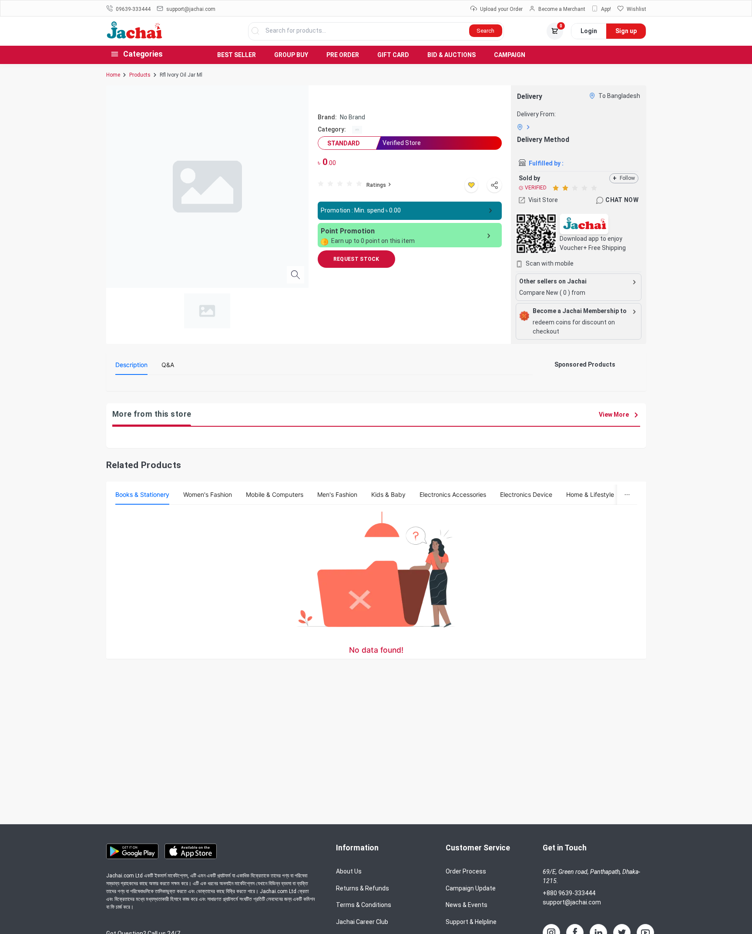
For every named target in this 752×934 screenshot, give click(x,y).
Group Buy (291, 54)
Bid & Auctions (451, 54)
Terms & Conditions (363, 904)
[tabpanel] (324, 385)
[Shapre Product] (494, 185)
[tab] (131, 365)
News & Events (466, 904)
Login (589, 30)
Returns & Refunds (362, 888)
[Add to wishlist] (471, 185)
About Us (349, 871)
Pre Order (342, 54)
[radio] (321, 183)
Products (140, 75)
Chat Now (621, 199)
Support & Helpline (471, 921)
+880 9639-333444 (569, 893)
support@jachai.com (572, 902)
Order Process (466, 871)
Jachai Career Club (362, 921)
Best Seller (236, 54)
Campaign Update (471, 888)
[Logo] (134, 36)
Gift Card (393, 54)
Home (113, 75)
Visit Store (543, 199)
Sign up (626, 30)
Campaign (509, 54)
